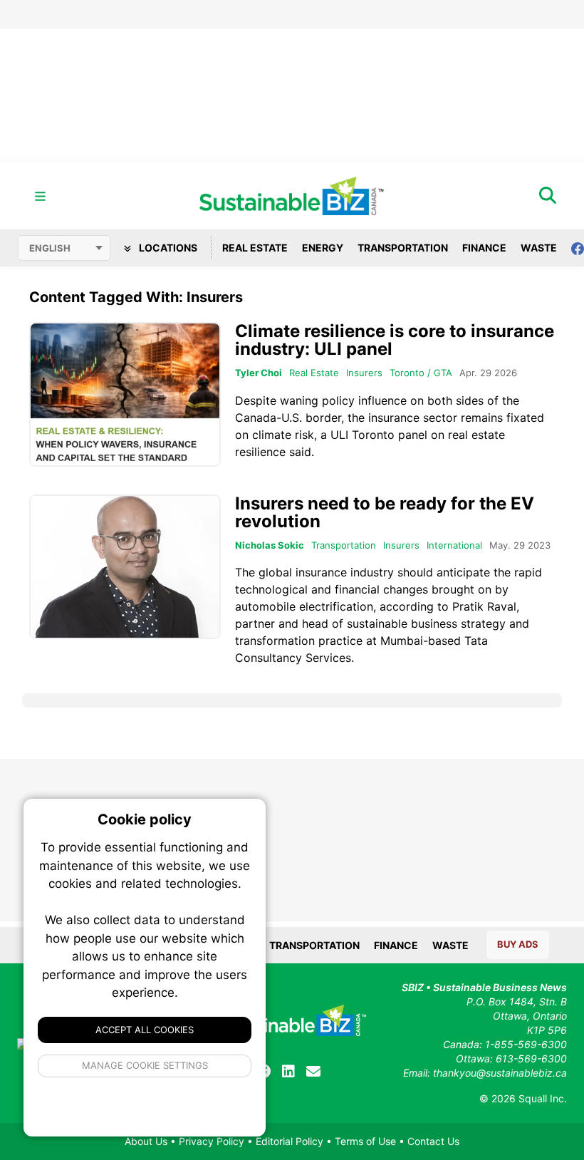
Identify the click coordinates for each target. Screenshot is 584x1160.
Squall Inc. (542, 1098)
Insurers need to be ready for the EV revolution (384, 512)
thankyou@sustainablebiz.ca (500, 1073)
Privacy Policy (211, 1141)
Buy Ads (517, 944)
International (454, 545)
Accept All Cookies (144, 1029)
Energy (322, 248)
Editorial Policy (289, 1141)
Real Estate (255, 248)
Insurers (364, 372)
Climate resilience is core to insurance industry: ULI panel (394, 340)
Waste (539, 248)
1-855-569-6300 (526, 1044)
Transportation (403, 248)
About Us (146, 1141)
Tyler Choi (258, 372)
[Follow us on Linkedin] (288, 1071)
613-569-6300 (531, 1058)
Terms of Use (365, 1141)
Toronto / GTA (421, 372)
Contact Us (433, 1141)
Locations (167, 248)
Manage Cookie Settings (145, 1065)
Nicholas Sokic (269, 545)
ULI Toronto (362, 435)
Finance (484, 248)
